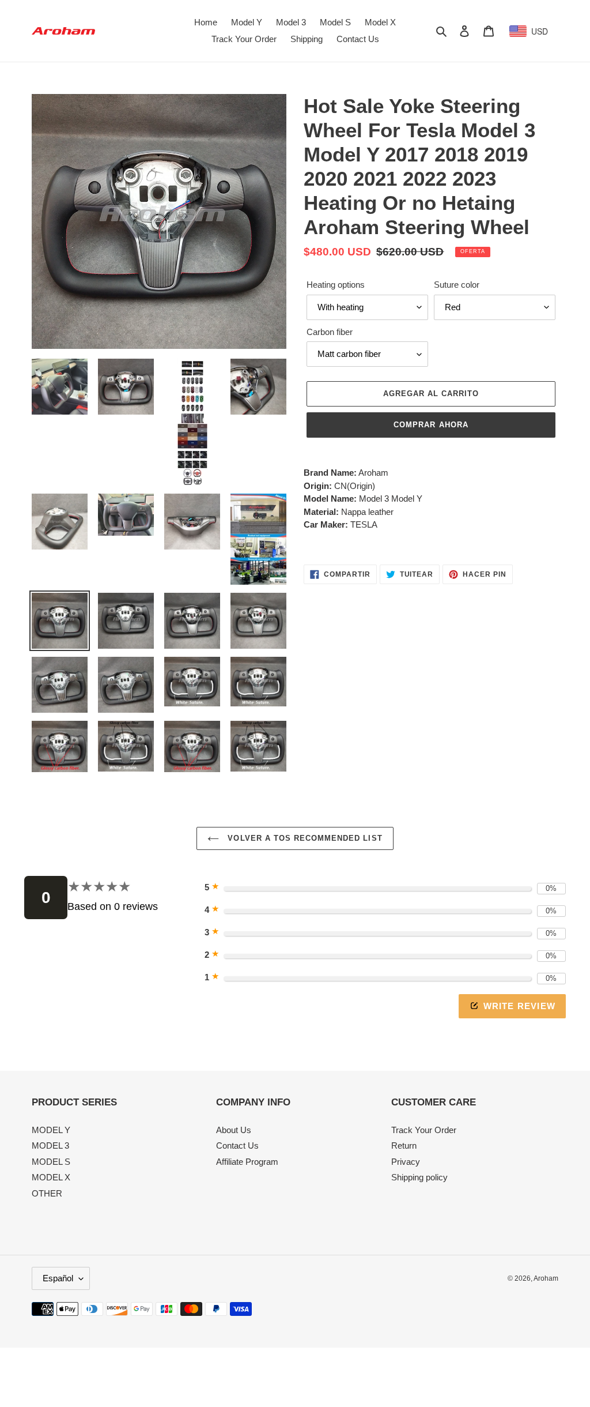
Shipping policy (419, 1177)
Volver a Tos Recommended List (303, 838)
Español (58, 1278)
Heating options (336, 284)
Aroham (546, 1278)
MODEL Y (51, 1130)
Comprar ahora (431, 424)
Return (404, 1145)
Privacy (405, 1162)
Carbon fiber (330, 332)
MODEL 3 (50, 1145)
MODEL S (51, 1162)
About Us (233, 1130)
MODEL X (51, 1177)
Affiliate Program (247, 1162)
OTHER (47, 1193)
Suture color (456, 284)
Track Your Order (423, 1130)
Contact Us (237, 1145)
